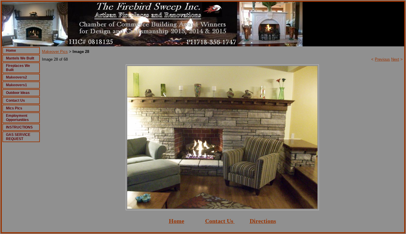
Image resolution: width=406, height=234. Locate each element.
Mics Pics (14, 108)
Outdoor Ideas (18, 93)
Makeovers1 (16, 85)
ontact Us (221, 221)
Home (11, 50)
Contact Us (15, 100)
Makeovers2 (16, 77)
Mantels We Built (20, 58)
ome (179, 221)
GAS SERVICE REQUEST (18, 137)
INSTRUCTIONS (19, 127)
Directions (263, 221)
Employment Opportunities (17, 118)
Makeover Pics (55, 51)
